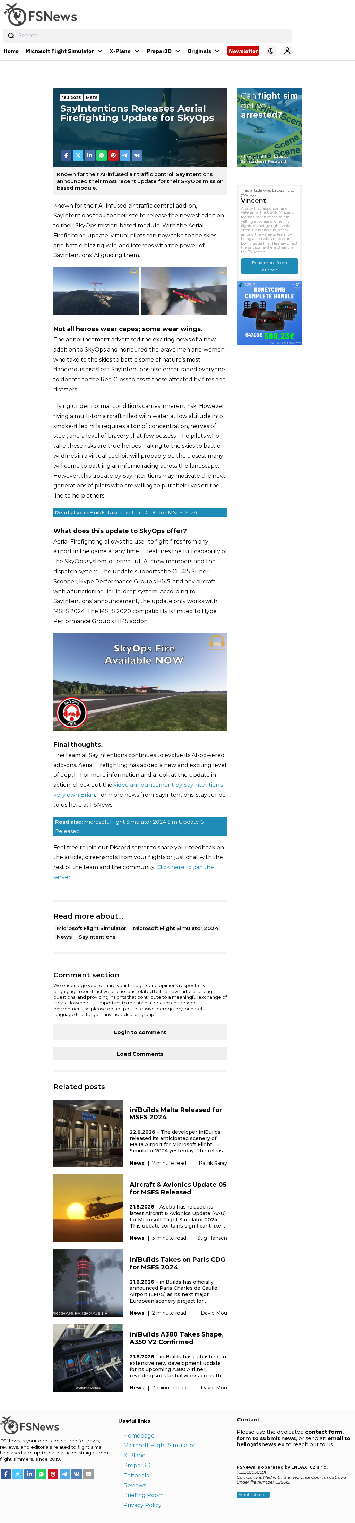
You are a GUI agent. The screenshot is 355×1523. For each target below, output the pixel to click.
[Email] (88, 1474)
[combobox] (147, 36)
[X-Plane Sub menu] (137, 51)
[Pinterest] (113, 155)
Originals (199, 50)
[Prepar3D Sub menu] (178, 51)
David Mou (214, 1313)
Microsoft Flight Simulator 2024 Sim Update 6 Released (129, 827)
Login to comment (140, 1032)
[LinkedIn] (90, 155)
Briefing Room (143, 1495)
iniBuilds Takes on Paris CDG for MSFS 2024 (126, 512)
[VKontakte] (137, 155)
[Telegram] (125, 155)
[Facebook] (66, 155)
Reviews (134, 1485)
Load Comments (140, 1053)
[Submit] (10, 36)
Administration (253, 1495)
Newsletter (243, 50)
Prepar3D (159, 50)
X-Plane (120, 50)
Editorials (136, 1475)
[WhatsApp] (101, 155)
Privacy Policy (142, 1505)
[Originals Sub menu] (217, 51)
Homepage (139, 1435)
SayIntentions (97, 936)
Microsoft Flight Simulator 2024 (175, 928)
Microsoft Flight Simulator (60, 50)
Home (11, 50)
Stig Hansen (212, 1238)
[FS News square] (269, 312)
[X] (78, 155)
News (64, 936)
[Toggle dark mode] (271, 51)
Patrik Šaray (213, 1163)
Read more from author (269, 266)
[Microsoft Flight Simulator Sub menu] (100, 51)
